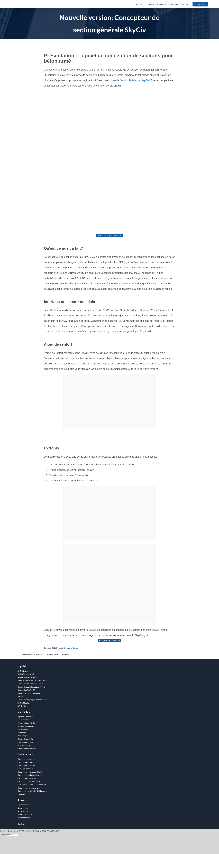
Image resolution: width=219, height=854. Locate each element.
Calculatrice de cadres (26, 765)
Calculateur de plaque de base (29, 781)
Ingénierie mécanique (25, 716)
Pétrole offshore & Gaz (26, 723)
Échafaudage (22, 729)
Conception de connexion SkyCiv (30, 684)
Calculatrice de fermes (26, 762)
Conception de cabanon (26, 748)
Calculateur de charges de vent (29, 775)
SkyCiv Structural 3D (25, 674)
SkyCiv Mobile (23, 703)
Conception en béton (25, 739)
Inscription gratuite (109, 641)
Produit (60, 648)
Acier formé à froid (25, 745)
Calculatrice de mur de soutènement (31, 785)
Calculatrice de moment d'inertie (30, 772)
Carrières (21, 824)
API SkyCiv (21, 706)
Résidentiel (21, 732)
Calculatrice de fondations (27, 778)
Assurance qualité (24, 814)
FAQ (19, 821)
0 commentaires (71, 648)
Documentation (23, 817)
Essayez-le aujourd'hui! (109, 235)
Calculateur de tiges (25, 769)
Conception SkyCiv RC (26, 690)
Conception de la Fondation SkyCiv (31, 687)
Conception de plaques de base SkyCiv (32, 700)
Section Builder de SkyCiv (134, 80)
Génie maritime (23, 720)
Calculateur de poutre (26, 759)
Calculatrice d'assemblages (28, 788)
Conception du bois (25, 742)
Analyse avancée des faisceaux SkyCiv (32, 680)
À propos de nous (24, 805)
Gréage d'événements (25, 726)
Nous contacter (23, 808)
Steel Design (22, 736)
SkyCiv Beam (22, 671)
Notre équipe (22, 811)
